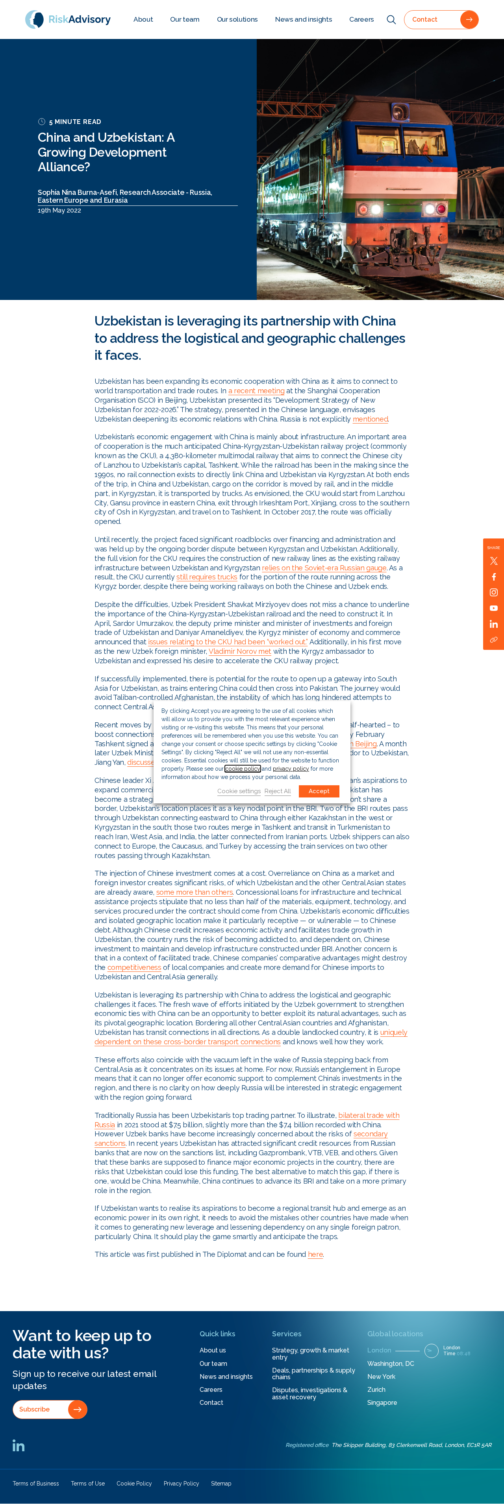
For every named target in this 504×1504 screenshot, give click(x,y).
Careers (361, 19)
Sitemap (221, 1483)
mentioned (370, 419)
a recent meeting (256, 391)
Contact (211, 1402)
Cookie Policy (134, 1483)
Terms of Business (36, 1483)
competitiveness (134, 967)
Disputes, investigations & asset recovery (309, 1393)
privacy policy (291, 769)
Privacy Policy (181, 1483)
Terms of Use (88, 1483)
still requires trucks (206, 577)
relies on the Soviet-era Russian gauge (324, 568)
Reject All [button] (278, 791)
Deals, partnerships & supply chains (313, 1374)
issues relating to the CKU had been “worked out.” (228, 642)
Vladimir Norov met (240, 651)
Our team (184, 19)
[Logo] (68, 19)
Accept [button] (319, 791)
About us (213, 1350)
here (315, 1254)
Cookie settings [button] (239, 791)
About (143, 19)
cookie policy (242, 769)
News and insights (303, 19)
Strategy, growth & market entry (310, 1354)
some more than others (194, 892)
